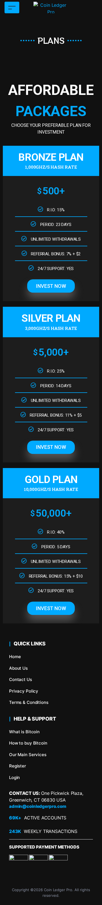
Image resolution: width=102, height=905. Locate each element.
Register (17, 766)
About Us (18, 668)
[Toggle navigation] (12, 7)
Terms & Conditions (28, 702)
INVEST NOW (51, 286)
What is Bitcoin (24, 731)
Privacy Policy (23, 691)
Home (15, 656)
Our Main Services (27, 754)
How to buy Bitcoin (28, 743)
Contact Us (20, 679)
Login (14, 777)
